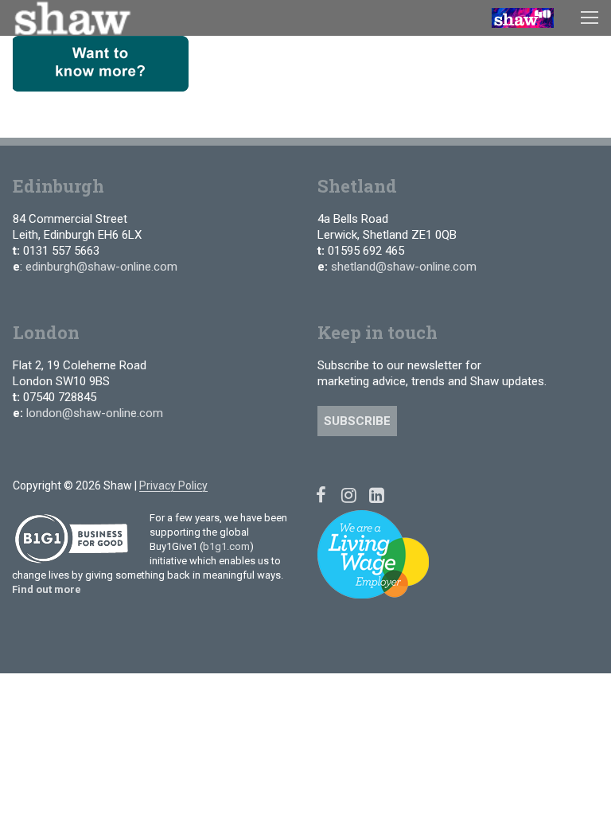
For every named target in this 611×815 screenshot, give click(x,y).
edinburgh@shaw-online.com (101, 266)
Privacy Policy (173, 485)
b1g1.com (226, 546)
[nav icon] (589, 17)
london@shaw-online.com (94, 413)
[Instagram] (349, 495)
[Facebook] (321, 495)
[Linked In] (377, 495)
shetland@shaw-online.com (404, 266)
